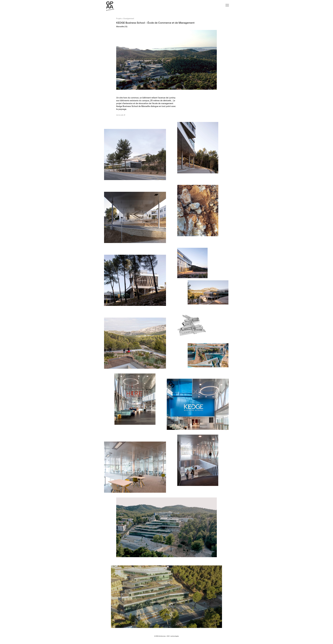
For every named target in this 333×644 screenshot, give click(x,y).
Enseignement (128, 18)
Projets (119, 18)
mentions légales (174, 636)
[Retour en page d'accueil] (110, 11)
